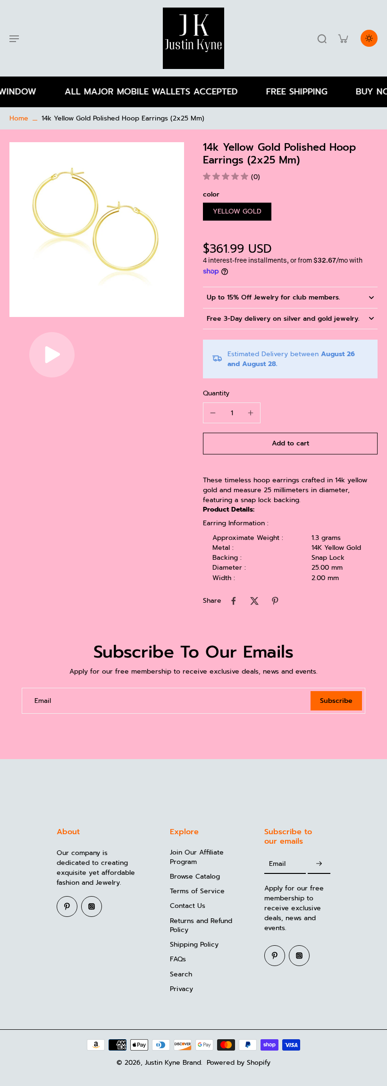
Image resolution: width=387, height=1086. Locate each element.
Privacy (181, 988)
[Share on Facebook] (233, 600)
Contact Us (187, 905)
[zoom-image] (96, 229)
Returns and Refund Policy (201, 925)
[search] (321, 38)
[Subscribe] (319, 864)
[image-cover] (52, 354)
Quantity (216, 393)
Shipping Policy (194, 944)
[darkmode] (369, 38)
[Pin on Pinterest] (275, 600)
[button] (290, 443)
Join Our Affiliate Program (197, 857)
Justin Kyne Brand (173, 1063)
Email (42, 700)
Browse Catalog (195, 876)
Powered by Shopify (238, 1063)
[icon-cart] (342, 38)
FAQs (178, 959)
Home (18, 118)
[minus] (212, 413)
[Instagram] (91, 906)
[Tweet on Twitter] (254, 600)
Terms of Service (197, 891)
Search (181, 974)
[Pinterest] (67, 906)
